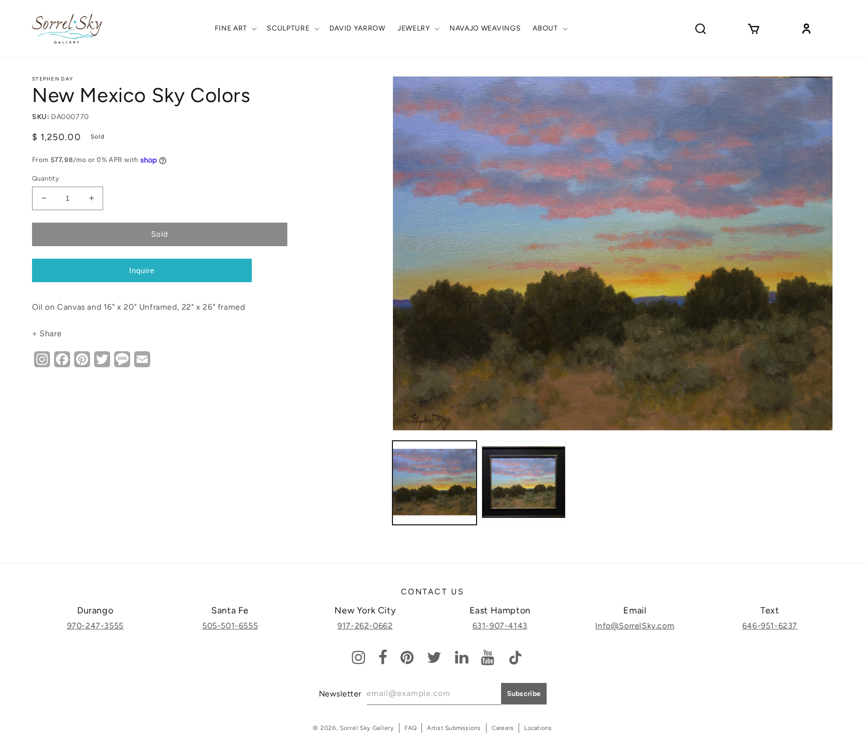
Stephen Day (52, 79)
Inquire (142, 270)
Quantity (45, 178)
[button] (235, 28)
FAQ (410, 727)
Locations (538, 727)
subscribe (524, 693)
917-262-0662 (364, 625)
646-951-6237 (769, 625)
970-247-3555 (95, 625)
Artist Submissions (454, 727)
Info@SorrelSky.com (634, 625)
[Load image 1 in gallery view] (434, 483)
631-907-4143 (500, 625)
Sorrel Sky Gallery (367, 727)
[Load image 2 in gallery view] (524, 483)
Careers (503, 727)
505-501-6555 (230, 625)
